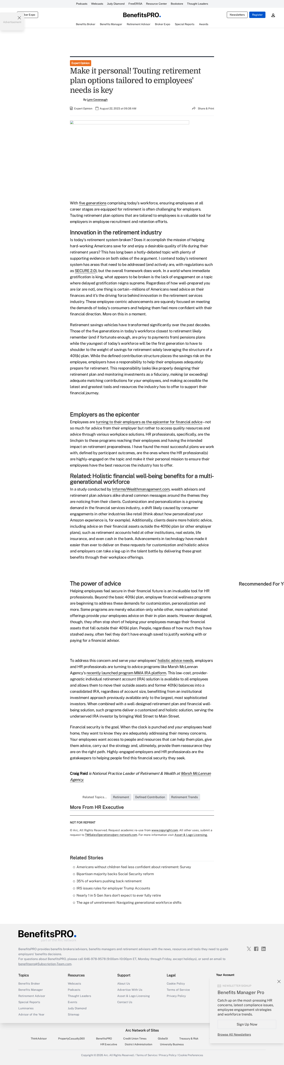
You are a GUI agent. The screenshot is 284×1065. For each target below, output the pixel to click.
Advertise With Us (129, 989)
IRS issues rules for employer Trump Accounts (113, 888)
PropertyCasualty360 (71, 1038)
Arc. (106, 1055)
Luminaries (26, 1008)
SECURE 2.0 (85, 270)
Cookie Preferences (190, 1055)
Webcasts (97, 3)
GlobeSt (163, 1038)
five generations (92, 203)
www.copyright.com (164, 830)
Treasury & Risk (188, 1038)
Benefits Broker (29, 983)
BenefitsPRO (104, 1038)
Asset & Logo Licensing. (190, 834)
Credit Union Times (134, 1038)
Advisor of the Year (31, 1014)
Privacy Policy (176, 996)
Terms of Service (178, 989)
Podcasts (81, 3)
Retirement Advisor (31, 996)
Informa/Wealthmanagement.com (140, 489)
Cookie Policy (176, 983)
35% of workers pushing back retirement (109, 881)
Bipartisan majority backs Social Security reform (115, 874)
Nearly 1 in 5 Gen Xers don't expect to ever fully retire (119, 895)
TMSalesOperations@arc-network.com (111, 834)
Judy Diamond (116, 3)
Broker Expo (27, 14)
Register (257, 14)
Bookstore (177, 3)
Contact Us (124, 1002)
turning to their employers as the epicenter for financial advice (149, 422)
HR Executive (108, 1044)
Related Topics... (94, 797)
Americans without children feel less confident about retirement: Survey (134, 867)
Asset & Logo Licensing (133, 996)
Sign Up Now (247, 1024)
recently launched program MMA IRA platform (126, 673)
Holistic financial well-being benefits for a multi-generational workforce (142, 478)
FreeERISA (135, 3)
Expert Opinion (80, 63)
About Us (123, 983)
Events (72, 1002)
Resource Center (156, 3)
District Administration (138, 1044)
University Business (172, 1044)
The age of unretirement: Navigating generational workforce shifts (129, 902)
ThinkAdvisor (39, 1038)
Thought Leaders (197, 3)
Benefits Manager (30, 989)
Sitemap (73, 1014)
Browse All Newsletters (234, 1034)
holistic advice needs (175, 660)
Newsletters (237, 14)
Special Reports (29, 1002)
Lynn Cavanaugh (97, 99)
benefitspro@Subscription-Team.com (44, 964)
